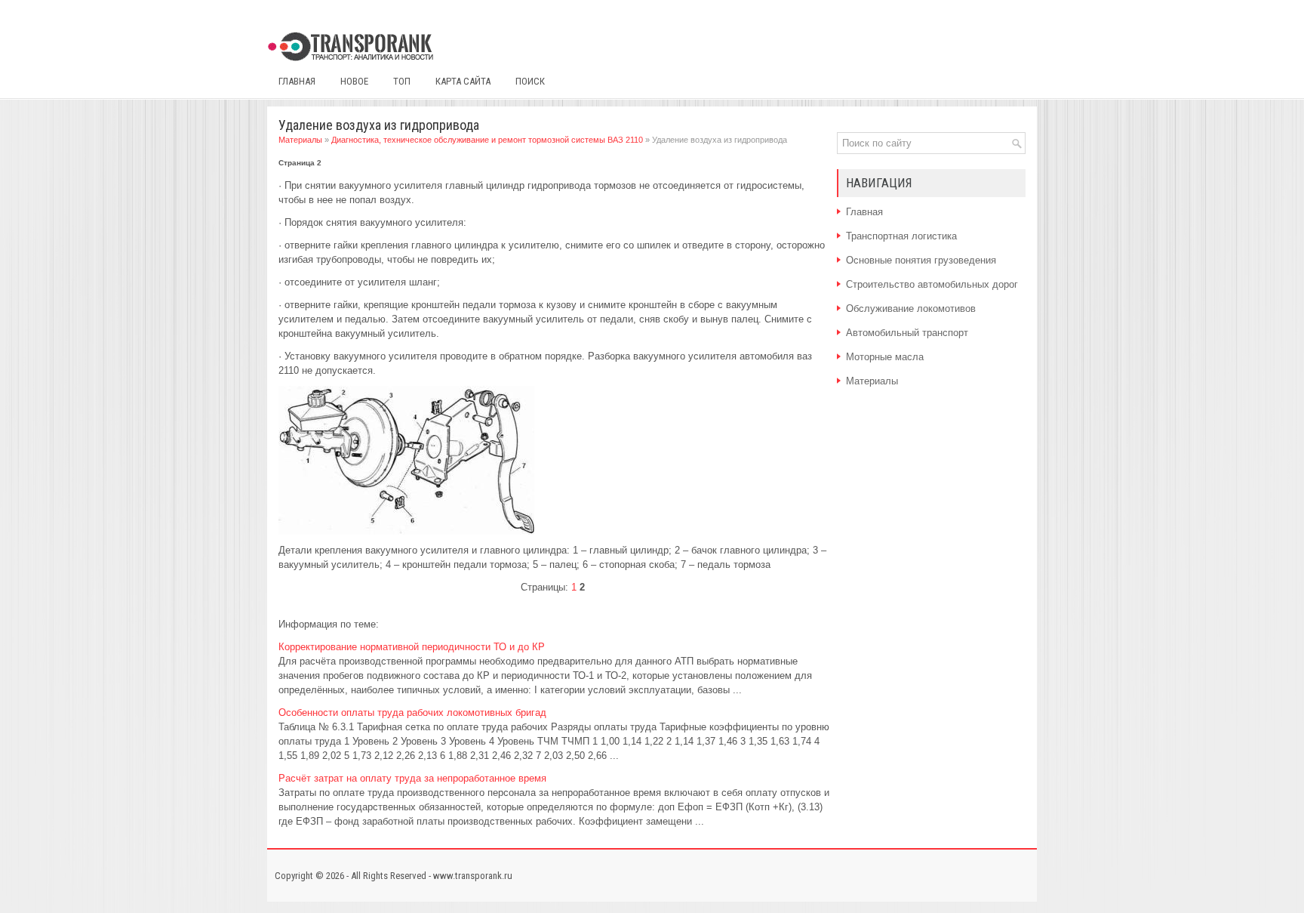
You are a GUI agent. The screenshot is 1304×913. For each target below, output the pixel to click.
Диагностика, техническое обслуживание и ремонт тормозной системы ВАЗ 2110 (487, 139)
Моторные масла (885, 356)
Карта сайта (463, 81)
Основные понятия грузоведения (921, 260)
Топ (402, 81)
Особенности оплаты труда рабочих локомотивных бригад (412, 712)
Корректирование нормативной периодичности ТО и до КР (411, 646)
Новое (354, 81)
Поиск (530, 81)
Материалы (300, 139)
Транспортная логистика (901, 236)
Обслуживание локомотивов (911, 308)
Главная (296, 81)
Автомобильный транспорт (907, 332)
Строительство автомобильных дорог (932, 284)
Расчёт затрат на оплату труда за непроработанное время (412, 778)
